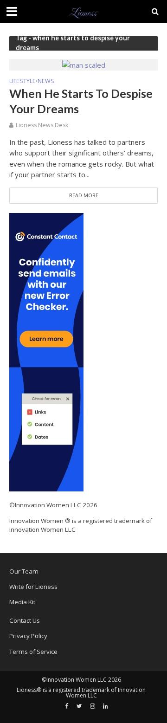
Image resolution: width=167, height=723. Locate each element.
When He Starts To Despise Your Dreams (81, 100)
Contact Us (24, 620)
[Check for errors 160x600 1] (46, 352)
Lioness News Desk (42, 125)
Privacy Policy (28, 636)
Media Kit (22, 602)
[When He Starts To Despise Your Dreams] (83, 64)
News (46, 81)
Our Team (24, 571)
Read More (83, 195)
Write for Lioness (33, 586)
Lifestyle (22, 81)
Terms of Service (33, 651)
